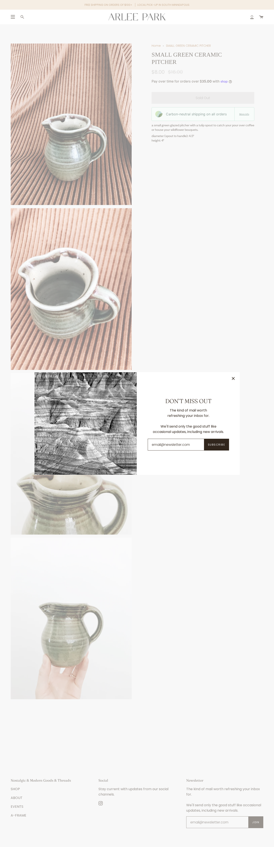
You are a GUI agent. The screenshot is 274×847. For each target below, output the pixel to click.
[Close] (233, 378)
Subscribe (216, 444)
